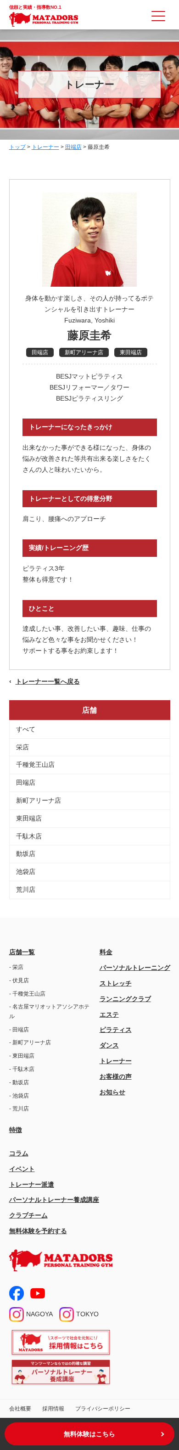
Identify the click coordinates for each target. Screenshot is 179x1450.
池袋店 (25, 871)
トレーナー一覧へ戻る (48, 681)
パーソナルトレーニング (135, 967)
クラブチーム (28, 1215)
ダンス (109, 1045)
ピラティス (116, 1029)
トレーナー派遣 (31, 1184)
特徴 (15, 1129)
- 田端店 (19, 1029)
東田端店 (29, 818)
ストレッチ (116, 983)
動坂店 (25, 853)
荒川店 (25, 889)
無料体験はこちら (89, 1434)
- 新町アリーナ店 (30, 1042)
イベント (22, 1168)
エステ (109, 1014)
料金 (106, 952)
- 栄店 (16, 967)
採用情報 (53, 1408)
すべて (25, 729)
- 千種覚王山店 (27, 994)
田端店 (25, 782)
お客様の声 (116, 1076)
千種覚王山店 (35, 764)
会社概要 (20, 1408)
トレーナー (116, 1061)
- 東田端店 (21, 1056)
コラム (18, 1153)
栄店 (22, 747)
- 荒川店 (19, 1108)
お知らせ (112, 1092)
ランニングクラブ (125, 999)
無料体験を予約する (38, 1231)
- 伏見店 (19, 980)
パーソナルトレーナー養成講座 (54, 1199)
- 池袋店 (19, 1096)
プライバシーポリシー (102, 1408)
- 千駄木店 (21, 1069)
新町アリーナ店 (38, 800)
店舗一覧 (22, 952)
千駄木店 (29, 836)
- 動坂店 (19, 1082)
